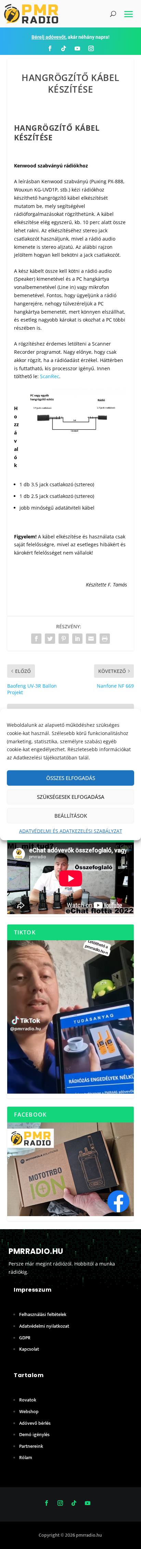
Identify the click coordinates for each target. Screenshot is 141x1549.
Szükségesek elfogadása (70, 796)
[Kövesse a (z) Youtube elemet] (77, 48)
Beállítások (70, 815)
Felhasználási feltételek (42, 1314)
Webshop (29, 1412)
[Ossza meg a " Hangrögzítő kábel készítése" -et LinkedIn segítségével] (77, 638)
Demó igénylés (34, 1435)
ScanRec (49, 376)
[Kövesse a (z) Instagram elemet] (91, 48)
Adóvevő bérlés (35, 1423)
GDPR (24, 1338)
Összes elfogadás (70, 777)
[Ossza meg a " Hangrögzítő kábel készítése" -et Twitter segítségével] (50, 638)
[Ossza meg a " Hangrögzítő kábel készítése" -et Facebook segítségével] (36, 638)
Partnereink (31, 1446)
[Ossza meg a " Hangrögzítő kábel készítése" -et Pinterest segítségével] (63, 638)
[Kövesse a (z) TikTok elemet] (63, 48)
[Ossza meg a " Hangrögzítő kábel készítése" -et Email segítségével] (91, 638)
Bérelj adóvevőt (48, 37)
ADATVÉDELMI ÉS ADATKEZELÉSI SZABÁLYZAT (70, 831)
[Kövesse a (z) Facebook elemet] (49, 48)
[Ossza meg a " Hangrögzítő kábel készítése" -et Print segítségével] (105, 638)
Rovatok (27, 1400)
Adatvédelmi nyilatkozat (44, 1326)
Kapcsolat (29, 1349)
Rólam (25, 1457)
